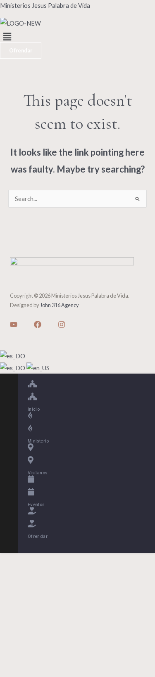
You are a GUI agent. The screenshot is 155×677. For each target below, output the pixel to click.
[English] (38, 367)
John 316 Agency (59, 305)
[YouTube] (13, 324)
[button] (77, 37)
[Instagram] (61, 324)
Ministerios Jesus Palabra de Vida (45, 5)
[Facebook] (37, 324)
